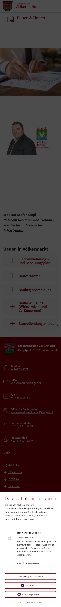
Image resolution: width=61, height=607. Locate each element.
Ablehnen (30, 585)
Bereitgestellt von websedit (30, 602)
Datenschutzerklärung (25, 519)
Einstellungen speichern (30, 576)
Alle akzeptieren (30, 594)
